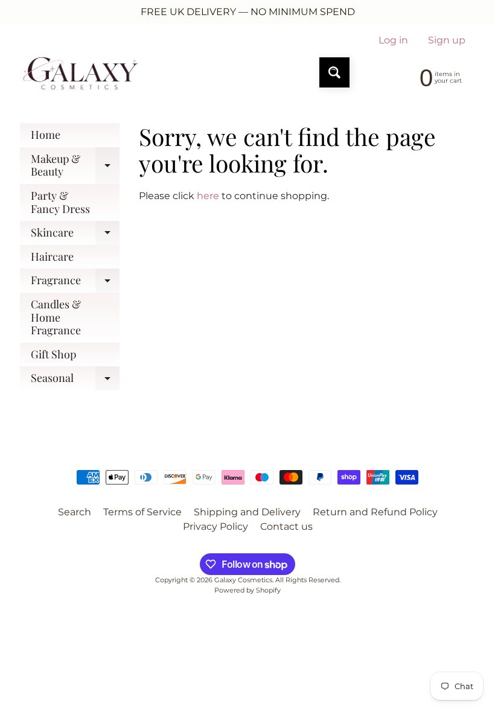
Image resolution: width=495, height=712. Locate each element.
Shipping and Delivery (247, 512)
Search (74, 512)
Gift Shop (53, 354)
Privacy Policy (215, 526)
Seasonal (75, 380)
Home (45, 134)
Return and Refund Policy (375, 512)
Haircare (52, 256)
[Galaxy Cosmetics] (81, 72)
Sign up (446, 40)
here (208, 196)
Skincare (75, 235)
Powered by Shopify (247, 590)
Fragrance (75, 283)
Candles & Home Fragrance (56, 317)
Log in (393, 40)
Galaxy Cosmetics (243, 580)
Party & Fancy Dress (60, 202)
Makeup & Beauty (75, 166)
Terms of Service (142, 512)
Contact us (286, 526)
